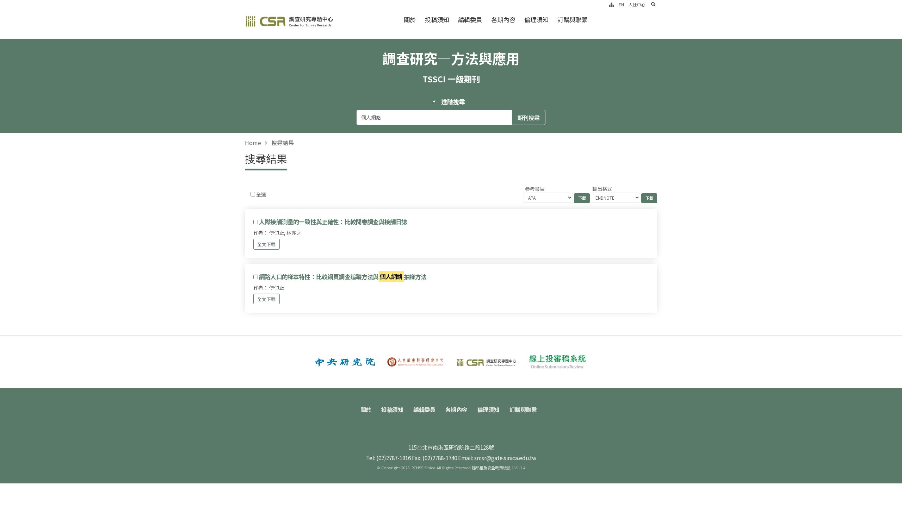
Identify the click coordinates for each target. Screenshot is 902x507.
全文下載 (266, 244)
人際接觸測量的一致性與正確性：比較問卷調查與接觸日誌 (333, 222)
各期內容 (503, 19)
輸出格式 (602, 188)
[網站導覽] (611, 4)
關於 (410, 19)
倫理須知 (536, 19)
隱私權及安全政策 (487, 467)
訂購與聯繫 (572, 19)
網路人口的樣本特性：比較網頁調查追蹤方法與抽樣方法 (342, 277)
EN (621, 4)
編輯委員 (470, 19)
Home (253, 142)
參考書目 (535, 188)
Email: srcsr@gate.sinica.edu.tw (497, 458)
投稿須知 (437, 19)
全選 (261, 194)
